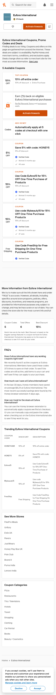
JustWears (9, 543)
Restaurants (10, 596)
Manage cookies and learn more (21, 682)
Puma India (9, 565)
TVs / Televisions (12, 601)
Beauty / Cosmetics (13, 639)
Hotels (7, 606)
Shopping (8, 617)
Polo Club (8, 554)
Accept (37, 688)
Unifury (7, 527)
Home (5, 660)
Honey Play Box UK (13, 549)
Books (7, 633)
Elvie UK (8, 532)
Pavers (7, 538)
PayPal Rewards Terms (24, 103)
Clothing (8, 623)
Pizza (6, 590)
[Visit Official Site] (49, 27)
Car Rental (9, 628)
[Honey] (4, 5)
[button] (52, 5)
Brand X (8, 560)
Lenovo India (10, 570)
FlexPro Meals (11, 522)
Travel (7, 612)
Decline (19, 688)
